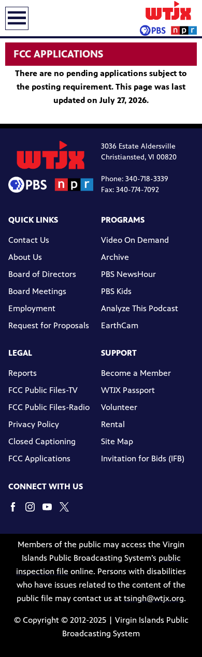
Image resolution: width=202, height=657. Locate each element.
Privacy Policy (33, 424)
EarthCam (119, 325)
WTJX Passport (128, 390)
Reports (22, 373)
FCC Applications (39, 458)
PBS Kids (116, 291)
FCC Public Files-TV (43, 390)
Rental (113, 424)
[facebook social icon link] (16, 511)
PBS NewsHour (128, 274)
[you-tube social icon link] (51, 511)
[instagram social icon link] (33, 511)
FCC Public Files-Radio (49, 407)
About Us (25, 257)
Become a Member (136, 373)
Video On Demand (135, 240)
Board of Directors (42, 274)
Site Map (117, 441)
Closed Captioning (42, 441)
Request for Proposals (48, 325)
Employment (31, 308)
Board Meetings (37, 291)
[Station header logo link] (168, 18)
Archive (115, 257)
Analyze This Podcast (139, 308)
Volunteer (119, 407)
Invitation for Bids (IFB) (142, 458)
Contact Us (28, 240)
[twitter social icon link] (68, 511)
